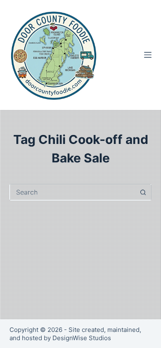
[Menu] (148, 55)
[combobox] (72, 192)
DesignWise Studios (81, 338)
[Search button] (143, 192)
